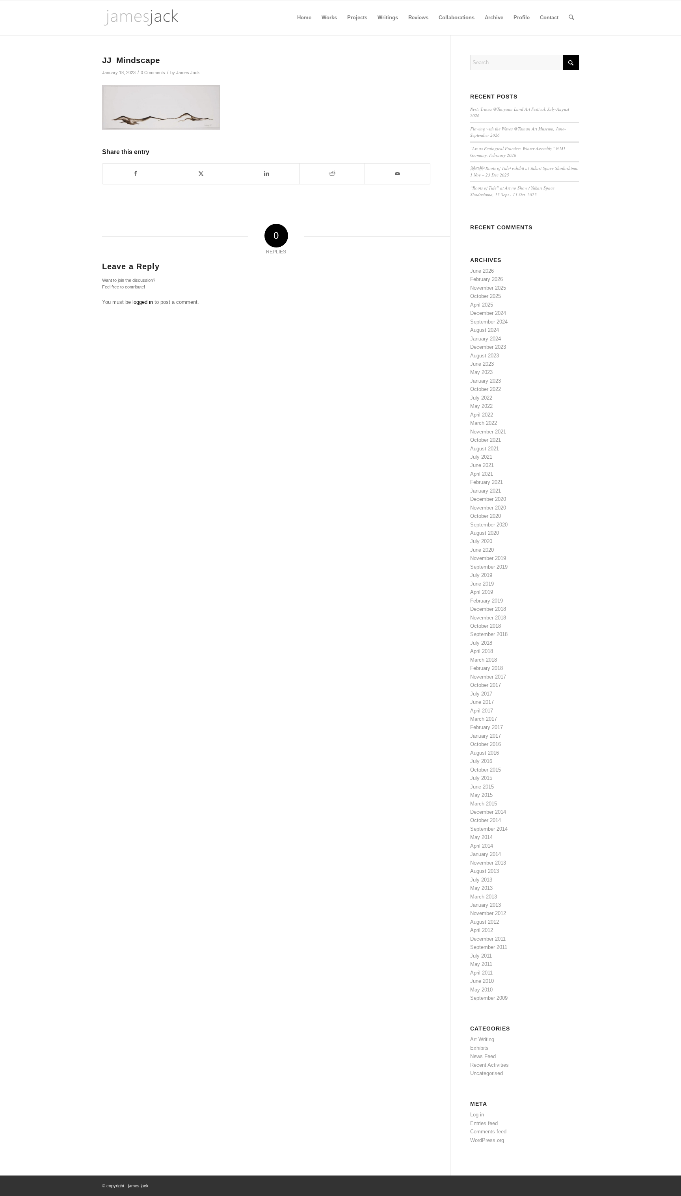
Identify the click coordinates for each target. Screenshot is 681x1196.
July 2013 (481, 880)
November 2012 (488, 913)
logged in (142, 302)
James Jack (188, 72)
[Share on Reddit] (332, 174)
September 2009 (489, 998)
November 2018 (488, 618)
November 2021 (488, 432)
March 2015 (483, 804)
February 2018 (486, 668)
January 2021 (485, 491)
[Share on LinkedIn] (266, 174)
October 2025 (485, 296)
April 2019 (481, 592)
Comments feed (488, 1132)
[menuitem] (304, 17)
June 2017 (482, 702)
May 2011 (481, 964)
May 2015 (481, 795)
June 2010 (482, 981)
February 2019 (486, 601)
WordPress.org (487, 1140)
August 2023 (484, 356)
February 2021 (486, 482)
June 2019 (482, 584)
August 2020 (484, 533)
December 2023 (488, 347)
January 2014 (485, 854)
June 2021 (482, 465)
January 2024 (485, 339)
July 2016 (481, 761)
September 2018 (489, 634)
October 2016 (485, 744)
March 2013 (483, 897)
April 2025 (481, 305)
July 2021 (481, 457)
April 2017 (481, 711)
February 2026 (486, 279)
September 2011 (488, 947)
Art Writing (482, 1039)
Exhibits (479, 1048)
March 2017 (483, 719)
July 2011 (481, 956)
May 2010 (481, 990)
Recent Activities (489, 1065)
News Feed (483, 1056)
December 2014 (488, 812)
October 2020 (485, 516)
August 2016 (484, 753)
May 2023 (481, 372)
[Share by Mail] (397, 174)
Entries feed (484, 1123)
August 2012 (484, 922)
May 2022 (481, 406)
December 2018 (488, 609)
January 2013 (485, 905)
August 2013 (484, 871)
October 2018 (485, 626)
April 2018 (481, 651)
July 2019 (481, 575)
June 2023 (482, 364)
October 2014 (485, 820)
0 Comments (153, 72)
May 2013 (481, 888)
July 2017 (481, 694)
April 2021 (481, 474)
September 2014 (489, 829)
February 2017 (486, 727)
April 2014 (481, 846)
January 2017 (485, 736)
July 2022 (481, 398)
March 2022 (483, 423)
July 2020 (481, 541)
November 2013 (488, 863)
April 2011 (481, 973)
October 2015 (485, 770)
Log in (477, 1115)
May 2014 (481, 837)
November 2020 (488, 508)
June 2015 (482, 787)
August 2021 (484, 449)
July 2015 (481, 778)
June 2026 (482, 271)
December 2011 (488, 939)
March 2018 (483, 660)
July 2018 (481, 643)
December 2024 (488, 313)
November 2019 (488, 558)
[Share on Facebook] (135, 174)
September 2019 (489, 567)
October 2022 (485, 389)
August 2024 (484, 330)
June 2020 (482, 550)
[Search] (571, 17)
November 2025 (488, 288)
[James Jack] (141, 17)
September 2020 (489, 525)
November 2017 (488, 677)
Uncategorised (486, 1073)
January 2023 (485, 381)
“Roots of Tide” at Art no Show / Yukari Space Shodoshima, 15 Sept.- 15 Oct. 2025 (512, 191)
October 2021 (485, 440)
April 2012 (481, 930)
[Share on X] (200, 174)
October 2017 (485, 685)
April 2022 (481, 415)
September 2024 (489, 322)
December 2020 (488, 499)
